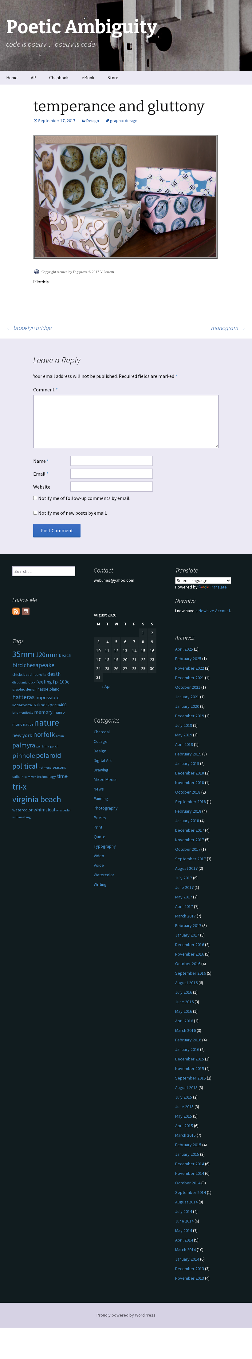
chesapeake (39, 665)
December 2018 (189, 773)
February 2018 (188, 811)
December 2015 (189, 1059)
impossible (47, 697)
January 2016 (187, 1049)
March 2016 (185, 1030)
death (54, 674)
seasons (59, 767)
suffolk (17, 776)
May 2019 (183, 735)
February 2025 (188, 658)
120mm (46, 654)
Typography (105, 846)
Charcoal (102, 732)
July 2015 (183, 1097)
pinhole (23, 755)
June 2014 (184, 1221)
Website (41, 487)
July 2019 (183, 725)
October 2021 (187, 687)
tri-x (19, 786)
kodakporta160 (24, 705)
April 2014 (184, 1240)
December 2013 (189, 1268)
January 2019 (187, 763)
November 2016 (189, 954)
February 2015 (188, 1144)
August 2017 (186, 868)
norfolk (44, 734)
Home (12, 78)
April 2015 (184, 1125)
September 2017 (190, 859)
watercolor (22, 810)
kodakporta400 (52, 704)
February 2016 (188, 1040)
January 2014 (187, 1259)
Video (99, 855)
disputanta (20, 682)
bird (17, 665)
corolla (40, 674)
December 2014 (189, 1164)
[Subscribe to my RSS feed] (16, 611)
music (17, 724)
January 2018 (187, 820)
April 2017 (184, 906)
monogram (228, 327)
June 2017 (184, 887)
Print (98, 827)
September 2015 (190, 1078)
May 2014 (183, 1230)
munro (59, 712)
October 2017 (187, 849)
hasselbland (48, 689)
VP (33, 78)
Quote (99, 836)
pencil (54, 746)
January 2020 (187, 706)
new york (22, 735)
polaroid (48, 755)
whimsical (44, 809)
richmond (45, 768)
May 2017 (183, 897)
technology (46, 776)
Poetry (100, 817)
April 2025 (184, 649)
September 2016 (190, 973)
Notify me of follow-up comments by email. (84, 498)
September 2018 (190, 801)
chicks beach (22, 674)
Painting (101, 798)
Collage (101, 741)
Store (113, 78)
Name (41, 461)
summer (30, 777)
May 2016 (183, 1011)
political (24, 766)
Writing (100, 884)
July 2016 (183, 992)
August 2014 (186, 1202)
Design (92, 120)
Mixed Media (105, 779)
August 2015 (186, 1087)
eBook (88, 78)
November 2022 (189, 668)
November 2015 (189, 1068)
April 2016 (184, 1021)
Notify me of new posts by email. (72, 513)
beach (65, 655)
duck (32, 682)
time (62, 775)
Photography (106, 808)
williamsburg (21, 817)
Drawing (101, 770)
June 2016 (184, 1001)
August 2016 (186, 982)
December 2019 (189, 716)
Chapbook (59, 78)
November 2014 (189, 1173)
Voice (99, 865)
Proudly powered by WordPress (126, 1315)
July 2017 (183, 878)
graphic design (123, 120)
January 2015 (187, 1154)
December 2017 (189, 830)
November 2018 (189, 782)
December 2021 (189, 677)
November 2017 (189, 839)
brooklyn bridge (29, 327)
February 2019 (188, 754)
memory (43, 712)
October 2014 (187, 1183)
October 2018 (187, 792)
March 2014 (185, 1249)
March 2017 (185, 916)
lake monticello (22, 713)
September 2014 (190, 1192)
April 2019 (184, 744)
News (99, 789)
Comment (45, 389)
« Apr (106, 686)
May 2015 (183, 1116)
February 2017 (188, 925)
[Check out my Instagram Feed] (26, 611)
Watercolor (104, 875)
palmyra (23, 745)
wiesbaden (63, 810)
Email (41, 474)
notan (60, 736)
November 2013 (189, 1278)
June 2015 (184, 1106)
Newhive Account (214, 610)
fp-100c (61, 682)
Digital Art (103, 760)
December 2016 (189, 944)
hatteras (23, 697)
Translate (218, 587)
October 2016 (187, 963)
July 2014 (183, 1211)
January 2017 (187, 935)
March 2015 (185, 1135)
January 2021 (187, 696)
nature (46, 722)
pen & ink (42, 746)
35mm (23, 654)
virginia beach (36, 799)
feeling (44, 682)
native (28, 724)
